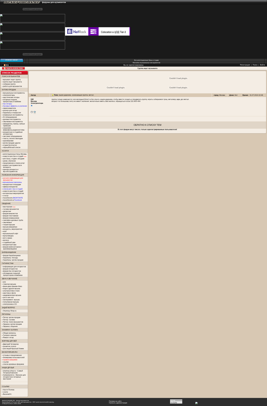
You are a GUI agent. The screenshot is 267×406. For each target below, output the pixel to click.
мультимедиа (8, 236)
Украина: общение (10, 326)
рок (4, 282)
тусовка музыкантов (11, 209)
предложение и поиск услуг (14, 163)
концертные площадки (12, 184)
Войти (262, 65)
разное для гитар (10, 110)
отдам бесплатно (10, 145)
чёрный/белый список (11, 147)
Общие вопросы (9, 333)
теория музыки (9, 225)
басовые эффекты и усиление (15, 106)
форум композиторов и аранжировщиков (12, 248)
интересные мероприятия (13, 193)
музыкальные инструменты (14, 93)
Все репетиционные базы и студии (146, 60)
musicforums (13, 198)
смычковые (7, 222)
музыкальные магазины (12, 182)
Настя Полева (8, 390)
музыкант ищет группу (12, 80)
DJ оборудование (10, 117)
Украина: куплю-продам (12, 324)
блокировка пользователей (13, 357)
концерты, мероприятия (12, 229)
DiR (32, 99)
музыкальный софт (10, 234)
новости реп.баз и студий (13, 191)
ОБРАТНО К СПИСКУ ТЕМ (147, 125)
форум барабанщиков (11, 255)
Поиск (255, 65)
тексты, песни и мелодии (13, 139)
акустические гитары (11, 97)
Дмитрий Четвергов (10, 344)
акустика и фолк (9, 293)
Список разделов (12, 73)
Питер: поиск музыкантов (13, 322)
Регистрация (245, 65)
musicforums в (12, 200)
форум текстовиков (10, 216)
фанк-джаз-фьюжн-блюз (12, 286)
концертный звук (9, 245)
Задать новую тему (13, 68)
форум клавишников (11, 218)
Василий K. (7, 394)
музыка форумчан (10, 227)
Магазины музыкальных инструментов (146, 62)
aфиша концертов (10, 187)
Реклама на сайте (115, 401)
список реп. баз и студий (13, 189)
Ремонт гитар (8, 337)
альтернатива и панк (11, 291)
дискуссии (7, 211)
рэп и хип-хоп (8, 297)
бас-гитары (7, 104)
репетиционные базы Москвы (15, 154)
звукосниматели (9, 108)
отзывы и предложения (12, 355)
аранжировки (8, 141)
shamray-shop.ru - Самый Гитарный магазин (13, 372)
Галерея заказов (9, 335)
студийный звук (9, 242)
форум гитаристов (10, 269)
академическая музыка (12, 295)
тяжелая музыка (9, 284)
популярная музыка (11, 302)
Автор (33, 95)
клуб (5, 231)
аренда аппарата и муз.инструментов (10, 170)
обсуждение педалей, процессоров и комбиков (12, 274)
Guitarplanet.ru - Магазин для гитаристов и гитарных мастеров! (14, 377)
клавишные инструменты (13, 115)
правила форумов (10, 360)
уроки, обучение (9, 161)
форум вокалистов (10, 214)
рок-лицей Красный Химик (13, 349)
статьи (5, 196)
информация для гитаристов (14, 267)
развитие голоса (9, 346)
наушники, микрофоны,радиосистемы (13, 129)
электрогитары (9, 95)
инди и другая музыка (11, 289)
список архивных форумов (13, 364)
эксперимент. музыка (11, 300)
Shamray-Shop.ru (9, 311)
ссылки (6, 362)
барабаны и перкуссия (12, 113)
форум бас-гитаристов (12, 271)
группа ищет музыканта (12, 82)
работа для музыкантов (12, 86)
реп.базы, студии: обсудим (13, 159)
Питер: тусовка (9, 320)
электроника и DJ (10, 304)
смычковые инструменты (13, 122)
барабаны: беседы (10, 258)
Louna (5, 392)
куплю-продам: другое (11, 143)
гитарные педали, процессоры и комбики (12, 101)
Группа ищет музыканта (147, 68)
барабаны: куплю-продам (13, 260)
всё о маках (7, 238)
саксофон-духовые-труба (13, 220)
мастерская (7, 207)
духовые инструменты (12, 119)
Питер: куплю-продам (11, 317)
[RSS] (6, 66)
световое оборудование (12, 136)
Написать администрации (118, 403)
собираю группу (9, 84)
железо (6, 240)
